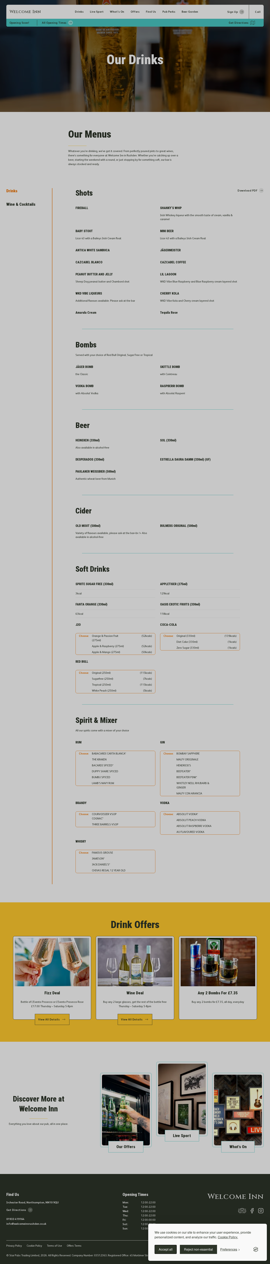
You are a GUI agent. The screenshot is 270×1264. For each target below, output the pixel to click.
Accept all (166, 1249)
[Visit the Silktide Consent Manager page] (256, 1249)
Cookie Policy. (228, 1237)
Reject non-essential (198, 1249)
